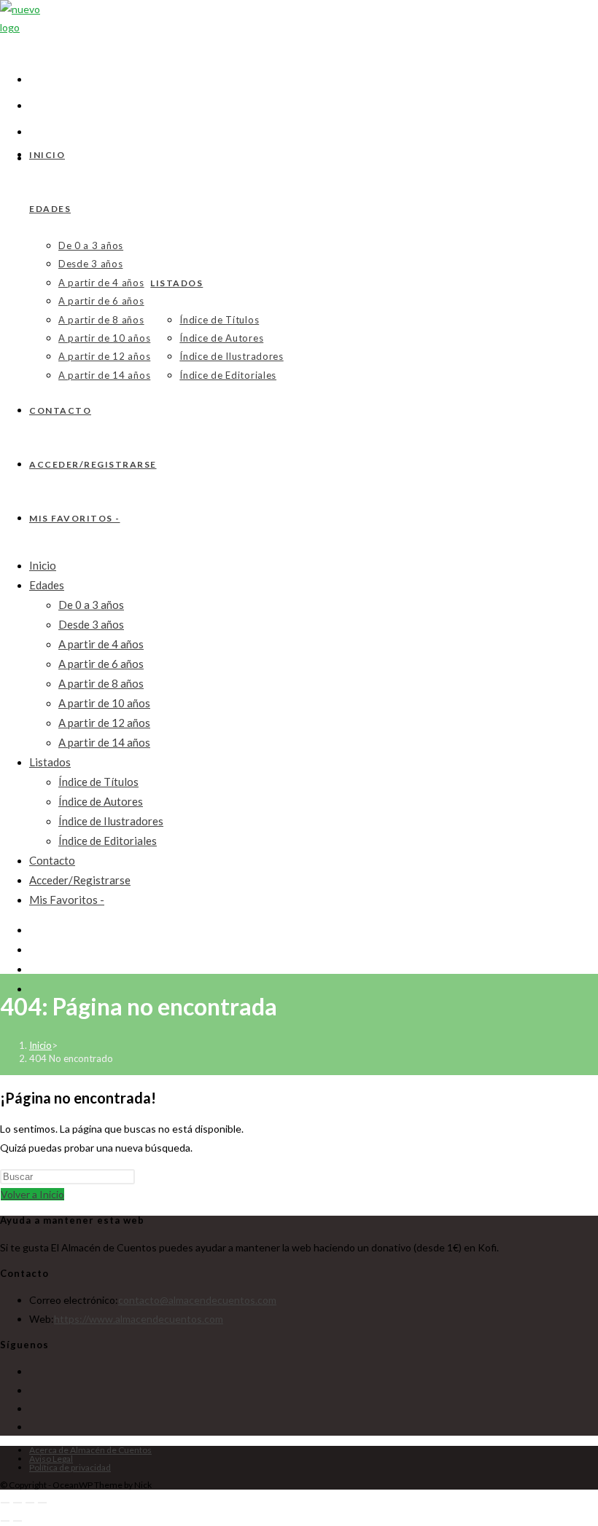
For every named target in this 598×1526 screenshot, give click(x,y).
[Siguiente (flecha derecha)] (17, 1520)
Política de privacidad (70, 1467)
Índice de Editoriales (107, 840)
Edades (46, 584)
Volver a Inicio (32, 1194)
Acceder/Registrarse (80, 879)
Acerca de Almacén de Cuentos (90, 1449)
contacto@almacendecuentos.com (197, 1300)
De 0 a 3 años (91, 604)
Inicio (42, 565)
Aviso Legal (51, 1458)
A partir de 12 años (104, 722)
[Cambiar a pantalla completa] (17, 1502)
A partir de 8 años (101, 683)
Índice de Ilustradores (110, 820)
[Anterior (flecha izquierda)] (5, 1520)
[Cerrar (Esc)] (42, 1502)
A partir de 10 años (104, 702)
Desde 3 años (91, 624)
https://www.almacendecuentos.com (138, 1319)
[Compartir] (30, 1502)
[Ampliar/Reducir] (5, 1502)
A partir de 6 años (101, 663)
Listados (50, 761)
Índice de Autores (100, 801)
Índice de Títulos (98, 781)
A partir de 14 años (104, 742)
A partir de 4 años (101, 643)
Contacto (52, 860)
